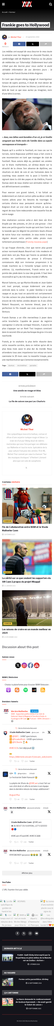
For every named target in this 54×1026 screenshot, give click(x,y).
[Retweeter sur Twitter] (16, 728)
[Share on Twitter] (32, 44)
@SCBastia (17, 742)
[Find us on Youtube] (36, 933)
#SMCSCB (13, 748)
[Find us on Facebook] (17, 933)
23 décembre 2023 (10, 637)
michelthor (22, 365)
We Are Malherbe (18, 807)
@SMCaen (33, 783)
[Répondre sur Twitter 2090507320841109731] (11, 863)
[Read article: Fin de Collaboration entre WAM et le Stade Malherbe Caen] (27, 506)
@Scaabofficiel (18, 739)
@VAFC (15, 736)
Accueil (4, 12)
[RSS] (44, 690)
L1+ (11, 773)
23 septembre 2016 (32, 37)
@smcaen (35, 732)
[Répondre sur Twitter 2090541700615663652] (11, 842)
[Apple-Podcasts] (10, 690)
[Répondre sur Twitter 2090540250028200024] (11, 799)
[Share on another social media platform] (46, 44)
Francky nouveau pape (36, 241)
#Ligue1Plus (14, 795)
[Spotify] (27, 690)
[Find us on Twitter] (24, 933)
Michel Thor (16, 37)
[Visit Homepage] (27, 4)
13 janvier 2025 (10, 586)
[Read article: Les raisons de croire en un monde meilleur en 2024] (27, 608)
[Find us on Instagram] (30, 933)
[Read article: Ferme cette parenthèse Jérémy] (7, 982)
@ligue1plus (22, 773)
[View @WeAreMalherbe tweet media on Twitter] (12, 812)
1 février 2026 (34, 964)
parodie (33, 365)
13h (43, 732)
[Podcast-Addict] (18, 690)
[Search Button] (50, 4)
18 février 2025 (9, 534)
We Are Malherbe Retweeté (27, 728)
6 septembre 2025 (34, 1008)
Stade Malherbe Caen (20, 732)
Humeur (12, 12)
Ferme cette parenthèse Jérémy (33, 979)
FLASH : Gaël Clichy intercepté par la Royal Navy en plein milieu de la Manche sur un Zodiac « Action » (33, 958)
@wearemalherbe (33, 808)
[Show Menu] (3, 4)
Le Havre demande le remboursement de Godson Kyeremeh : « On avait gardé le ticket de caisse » (34, 1002)
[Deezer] (35, 690)
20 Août (32, 773)
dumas (11, 365)
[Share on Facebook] (19, 44)
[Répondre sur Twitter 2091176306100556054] (11, 761)
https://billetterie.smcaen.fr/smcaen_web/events (30, 756)
